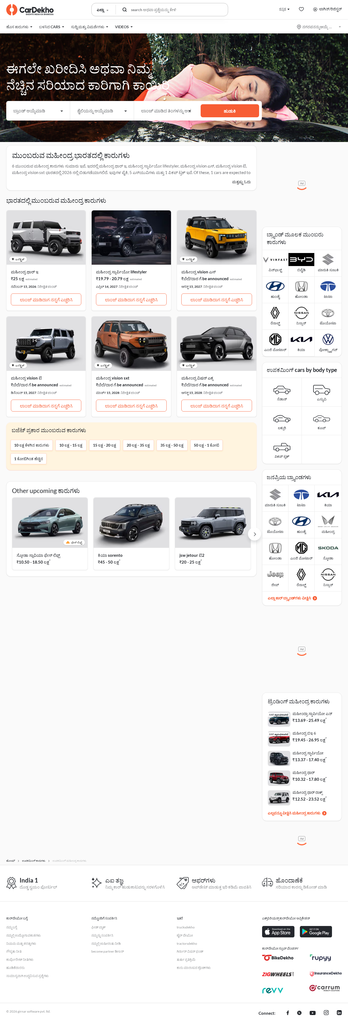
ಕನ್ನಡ (282, 9)
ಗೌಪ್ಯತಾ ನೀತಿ (13, 951)
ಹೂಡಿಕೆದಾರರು (15, 968)
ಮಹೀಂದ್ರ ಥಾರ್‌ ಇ (24, 271)
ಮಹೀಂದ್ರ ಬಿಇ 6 (304, 733)
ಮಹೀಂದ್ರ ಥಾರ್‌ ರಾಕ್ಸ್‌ (307, 792)
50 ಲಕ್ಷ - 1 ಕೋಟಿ (206, 445)
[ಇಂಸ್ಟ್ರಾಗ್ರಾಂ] (326, 1013)
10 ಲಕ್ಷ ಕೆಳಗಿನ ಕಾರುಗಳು (31, 445)
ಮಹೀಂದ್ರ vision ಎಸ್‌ (198, 271)
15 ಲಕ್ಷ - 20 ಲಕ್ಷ (104, 445)
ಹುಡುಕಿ (230, 110)
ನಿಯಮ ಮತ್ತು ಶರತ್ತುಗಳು (21, 943)
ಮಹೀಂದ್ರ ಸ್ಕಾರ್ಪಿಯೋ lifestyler (121, 271)
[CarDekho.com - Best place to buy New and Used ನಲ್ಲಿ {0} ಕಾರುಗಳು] (30, 9)
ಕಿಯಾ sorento (110, 555)
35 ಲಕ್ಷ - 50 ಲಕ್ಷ (172, 445)
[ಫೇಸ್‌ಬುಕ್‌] (288, 1013)
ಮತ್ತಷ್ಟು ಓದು (241, 181)
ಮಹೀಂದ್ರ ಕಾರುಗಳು (306, 813)
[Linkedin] (339, 1013)
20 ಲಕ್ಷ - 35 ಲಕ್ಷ (138, 445)
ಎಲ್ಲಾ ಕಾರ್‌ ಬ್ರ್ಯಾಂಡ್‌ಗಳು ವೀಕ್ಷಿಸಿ (289, 598)
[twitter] (299, 1013)
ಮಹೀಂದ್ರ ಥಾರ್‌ (304, 772)
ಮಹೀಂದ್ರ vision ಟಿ (26, 377)
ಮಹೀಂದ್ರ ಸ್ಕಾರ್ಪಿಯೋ (308, 753)
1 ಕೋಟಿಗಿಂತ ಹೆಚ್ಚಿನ (28, 458)
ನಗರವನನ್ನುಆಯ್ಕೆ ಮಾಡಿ (319, 26)
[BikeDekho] (278, 958)
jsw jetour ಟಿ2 (191, 555)
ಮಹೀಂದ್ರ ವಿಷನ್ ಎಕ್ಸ (197, 377)
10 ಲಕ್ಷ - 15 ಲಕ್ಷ (70, 445)
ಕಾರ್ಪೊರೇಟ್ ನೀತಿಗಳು (19, 959)
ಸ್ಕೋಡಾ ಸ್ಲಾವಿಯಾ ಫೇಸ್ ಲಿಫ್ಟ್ (38, 555)
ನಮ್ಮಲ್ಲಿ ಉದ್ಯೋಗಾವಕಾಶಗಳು (23, 935)
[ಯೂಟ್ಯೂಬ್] (313, 1013)
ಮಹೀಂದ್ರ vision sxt (112, 377)
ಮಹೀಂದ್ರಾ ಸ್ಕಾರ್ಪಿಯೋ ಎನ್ (312, 713)
